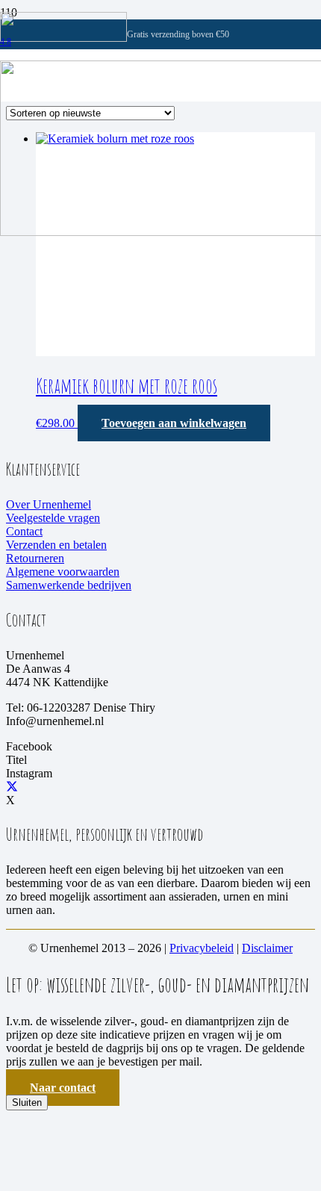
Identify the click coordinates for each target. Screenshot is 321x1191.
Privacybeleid (201, 948)
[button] (174, 423)
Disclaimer (267, 948)
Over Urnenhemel (48, 504)
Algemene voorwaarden (62, 571)
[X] (12, 786)
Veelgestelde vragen (53, 517)
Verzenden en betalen (56, 544)
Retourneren (35, 558)
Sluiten (27, 1102)
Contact (24, 531)
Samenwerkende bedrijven (68, 585)
